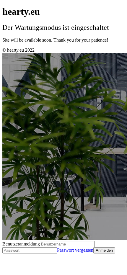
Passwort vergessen (75, 250)
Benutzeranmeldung (21, 243)
